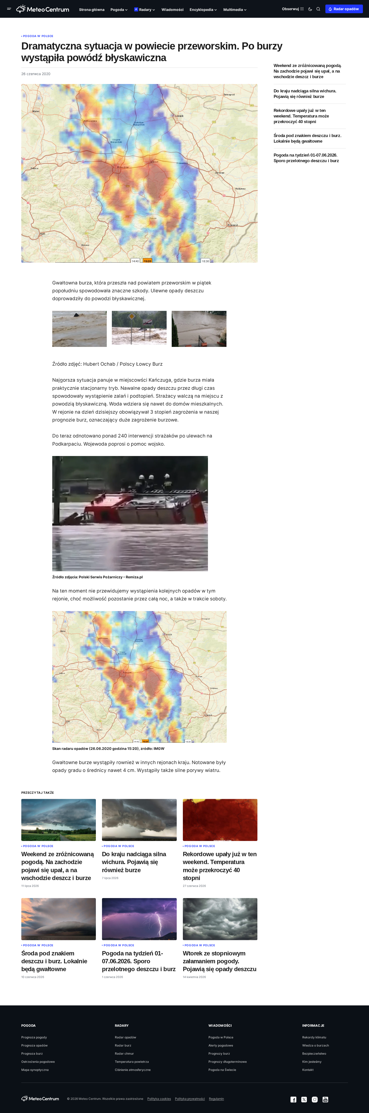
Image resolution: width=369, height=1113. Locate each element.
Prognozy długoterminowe (227, 1062)
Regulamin (216, 1099)
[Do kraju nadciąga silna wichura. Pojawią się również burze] (139, 820)
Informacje (313, 1025)
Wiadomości (220, 1025)
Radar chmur (124, 1053)
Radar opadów (346, 9)
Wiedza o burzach (315, 1045)
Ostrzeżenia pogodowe (38, 1062)
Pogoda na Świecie (222, 1070)
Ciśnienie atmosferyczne (133, 1070)
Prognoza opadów (34, 1045)
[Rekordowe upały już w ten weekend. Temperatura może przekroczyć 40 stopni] (220, 820)
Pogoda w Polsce (38, 36)
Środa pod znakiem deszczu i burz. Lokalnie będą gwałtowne (308, 138)
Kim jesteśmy (312, 1062)
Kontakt (307, 1070)
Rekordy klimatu (314, 1037)
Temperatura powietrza (132, 1062)
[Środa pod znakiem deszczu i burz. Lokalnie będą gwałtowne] (58, 919)
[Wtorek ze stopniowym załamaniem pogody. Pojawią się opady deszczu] (220, 919)
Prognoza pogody (34, 1037)
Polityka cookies (159, 1099)
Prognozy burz (219, 1053)
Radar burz (123, 1045)
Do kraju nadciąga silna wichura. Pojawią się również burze (305, 94)
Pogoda (28, 1025)
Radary (122, 1025)
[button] (10, 9)
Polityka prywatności (190, 1099)
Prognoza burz (32, 1053)
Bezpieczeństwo (314, 1053)
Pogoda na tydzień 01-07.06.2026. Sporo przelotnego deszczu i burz (306, 158)
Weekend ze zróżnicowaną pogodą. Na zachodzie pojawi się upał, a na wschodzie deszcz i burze (308, 71)
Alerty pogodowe (220, 1045)
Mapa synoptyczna (35, 1070)
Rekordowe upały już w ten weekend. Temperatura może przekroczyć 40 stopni (301, 116)
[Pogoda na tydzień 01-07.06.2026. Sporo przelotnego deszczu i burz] (139, 919)
